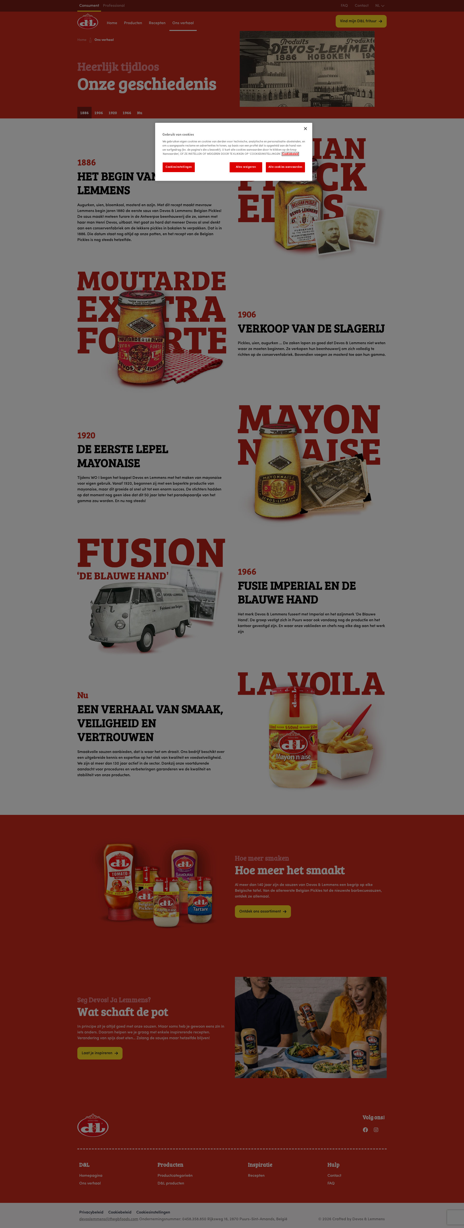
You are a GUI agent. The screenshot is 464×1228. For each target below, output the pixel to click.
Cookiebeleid (290, 154)
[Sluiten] (305, 128)
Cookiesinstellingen (179, 167)
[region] (233, 152)
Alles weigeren (246, 167)
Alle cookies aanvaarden (285, 167)
